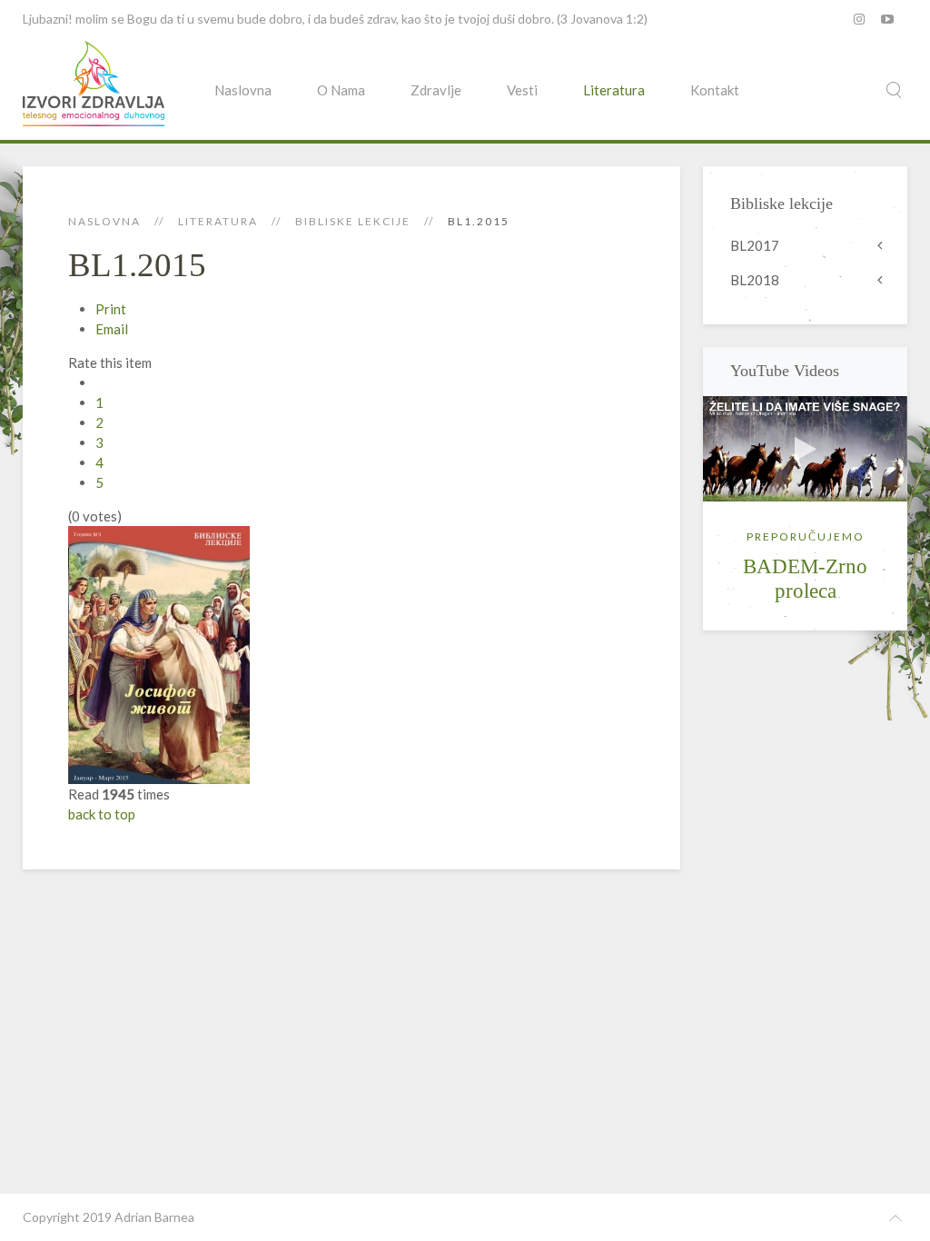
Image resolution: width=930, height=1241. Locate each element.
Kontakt (714, 90)
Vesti (522, 90)
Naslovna (243, 90)
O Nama (341, 90)
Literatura (614, 90)
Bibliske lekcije (353, 221)
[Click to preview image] (159, 653)
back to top (101, 814)
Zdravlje (436, 90)
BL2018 (754, 280)
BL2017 (754, 245)
